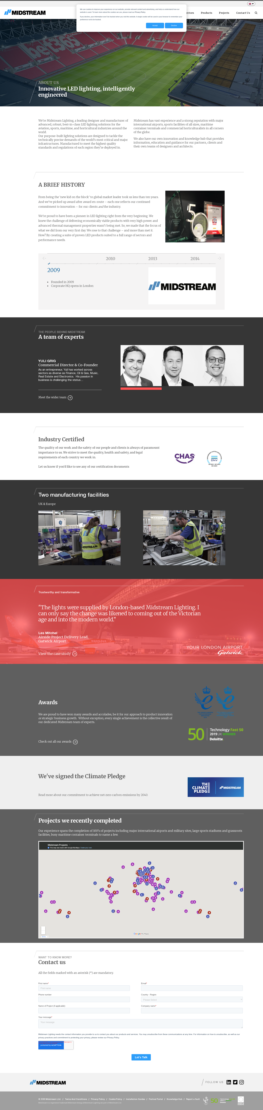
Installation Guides (135, 1099)
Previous (43, 258)
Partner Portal (156, 1099)
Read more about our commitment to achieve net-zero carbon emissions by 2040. (93, 795)
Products (206, 12)
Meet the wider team (52, 397)
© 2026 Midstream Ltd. (49, 1099)
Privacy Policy (98, 1099)
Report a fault (193, 1099)
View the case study (54, 654)
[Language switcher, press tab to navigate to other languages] (251, 4)
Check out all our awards (55, 741)
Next (218, 258)
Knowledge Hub (174, 1099)
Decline (174, 25)
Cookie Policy (115, 1099)
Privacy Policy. (140, 12)
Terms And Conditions (76, 1099)
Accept (155, 25)
